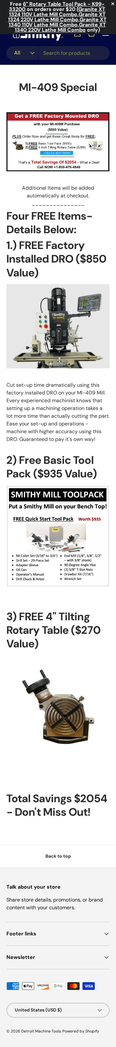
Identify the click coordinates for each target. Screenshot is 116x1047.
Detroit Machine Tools (41, 1031)
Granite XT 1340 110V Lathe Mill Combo (58, 22)
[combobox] (58, 53)
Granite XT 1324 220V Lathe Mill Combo (57, 17)
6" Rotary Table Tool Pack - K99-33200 (56, 7)
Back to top (58, 856)
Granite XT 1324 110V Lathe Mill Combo (57, 12)
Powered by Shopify (81, 1031)
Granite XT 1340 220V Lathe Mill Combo (60, 27)
